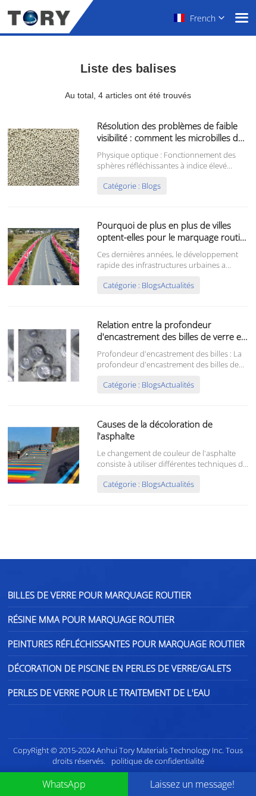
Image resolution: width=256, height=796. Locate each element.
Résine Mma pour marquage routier (91, 619)
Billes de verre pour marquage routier (99, 595)
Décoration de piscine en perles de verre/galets (119, 668)
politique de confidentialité (157, 761)
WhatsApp (64, 784)
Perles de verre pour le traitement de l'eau (109, 692)
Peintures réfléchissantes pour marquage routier (126, 644)
